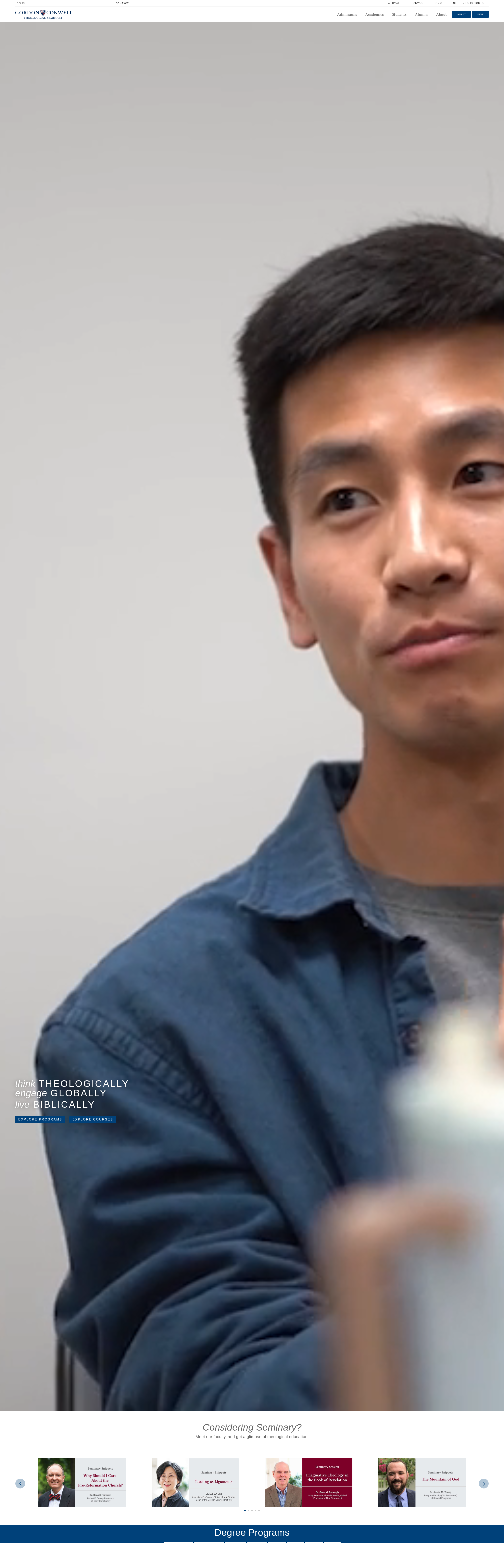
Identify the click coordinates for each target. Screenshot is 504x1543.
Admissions (347, 14)
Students (399, 14)
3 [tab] (252, 1510)
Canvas (417, 3)
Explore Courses (92, 1119)
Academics (374, 14)
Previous (20, 1483)
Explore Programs (40, 1119)
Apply (461, 14)
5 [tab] (259, 1510)
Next (484, 1483)
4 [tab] (255, 1510)
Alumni (421, 14)
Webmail (394, 3)
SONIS (438, 3)
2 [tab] (248, 1510)
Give (480, 14)
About (441, 14)
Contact (122, 3)
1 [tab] (245, 1510)
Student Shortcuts (468, 3)
